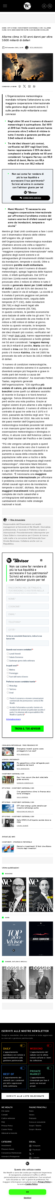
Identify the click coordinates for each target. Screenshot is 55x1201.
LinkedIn (29, 86)
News (31, 1111)
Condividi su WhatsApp (34, 86)
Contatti (4, 1115)
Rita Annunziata (36, 47)
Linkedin (36, 1158)
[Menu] (5, 6)
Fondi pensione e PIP (30, 745)
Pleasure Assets (7, 1149)
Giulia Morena (22, 797)
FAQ (3, 1122)
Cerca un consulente (37, 1122)
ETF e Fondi (12, 28)
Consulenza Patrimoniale (11, 745)
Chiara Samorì (22, 825)
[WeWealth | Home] (27, 6)
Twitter (24, 86)
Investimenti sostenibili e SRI (30, 28)
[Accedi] (44, 6)
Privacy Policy (44, 1182)
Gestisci (27, 1197)
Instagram (36, 1146)
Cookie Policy (31, 1184)
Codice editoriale (8, 1118)
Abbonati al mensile (9, 1133)
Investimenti (7, 842)
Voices (31, 1115)
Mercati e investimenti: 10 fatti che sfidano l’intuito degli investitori (34, 847)
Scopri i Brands (35, 1129)
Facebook (19, 86)
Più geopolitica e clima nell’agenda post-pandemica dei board (33, 764)
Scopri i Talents (35, 1126)
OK (27, 1192)
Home (4, 28)
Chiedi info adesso (32, 198)
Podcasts (32, 1118)
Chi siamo (5, 1111)
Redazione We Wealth (25, 811)
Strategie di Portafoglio (22, 842)
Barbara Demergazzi (25, 783)
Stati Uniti (20, 335)
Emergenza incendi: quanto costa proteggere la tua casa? (30, 750)
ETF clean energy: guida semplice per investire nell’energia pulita (32, 807)
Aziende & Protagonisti (10, 759)
